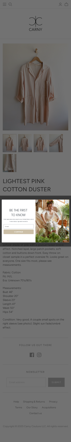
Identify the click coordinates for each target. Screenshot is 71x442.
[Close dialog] (67, 201)
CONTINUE (18, 232)
